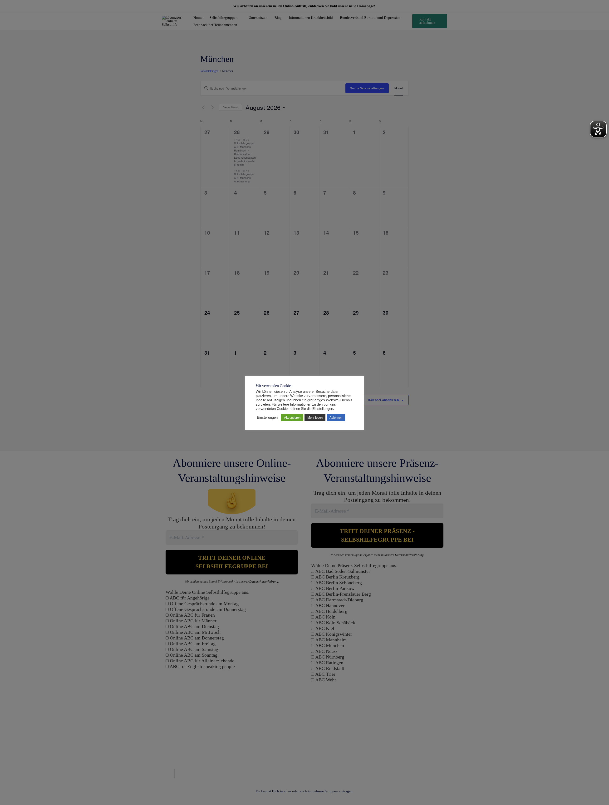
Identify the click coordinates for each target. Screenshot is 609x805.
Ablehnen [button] (335, 417)
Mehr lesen (315, 417)
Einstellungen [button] (267, 417)
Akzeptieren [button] (292, 417)
